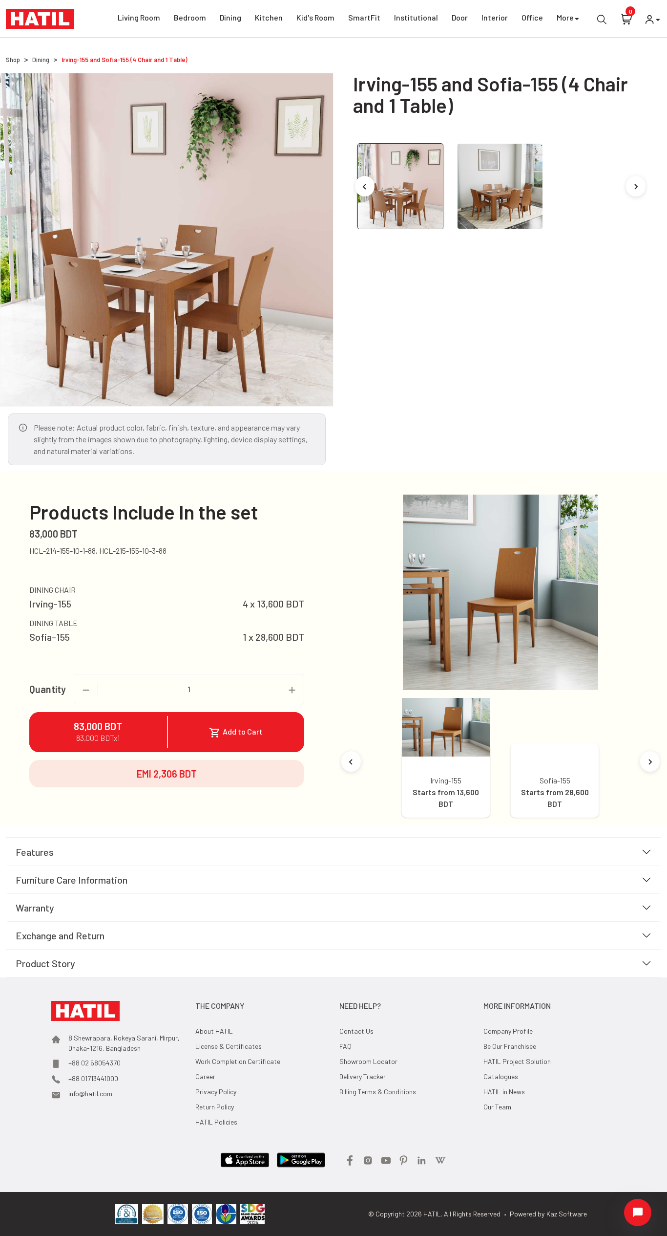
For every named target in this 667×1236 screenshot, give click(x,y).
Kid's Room (315, 17)
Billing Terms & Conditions (377, 1091)
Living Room (139, 17)
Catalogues (500, 1076)
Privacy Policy (215, 1091)
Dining (230, 17)
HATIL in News (504, 1091)
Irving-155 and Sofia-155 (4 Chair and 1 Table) (125, 60)
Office (532, 17)
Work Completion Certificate (237, 1061)
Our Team (497, 1107)
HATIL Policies (216, 1122)
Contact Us (356, 1031)
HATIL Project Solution (517, 1061)
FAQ (345, 1046)
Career (205, 1076)
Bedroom (190, 17)
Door (460, 17)
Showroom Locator (368, 1061)
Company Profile (508, 1031)
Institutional (416, 17)
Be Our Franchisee (509, 1046)
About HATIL (214, 1031)
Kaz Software (566, 1214)
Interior (494, 17)
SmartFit (364, 17)
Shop (13, 60)
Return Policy (214, 1107)
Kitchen (269, 17)
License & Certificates (228, 1046)
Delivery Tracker (362, 1076)
